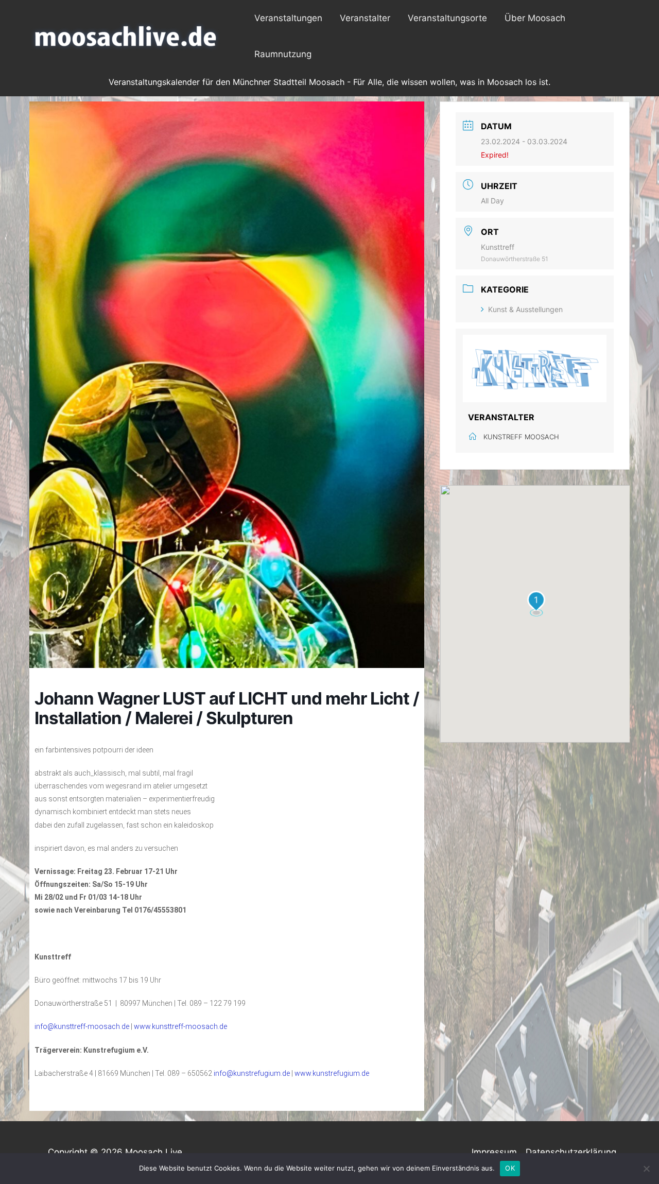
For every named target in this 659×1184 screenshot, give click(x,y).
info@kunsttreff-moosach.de (81, 1026)
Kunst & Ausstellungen (525, 309)
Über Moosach (535, 18)
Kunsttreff (497, 247)
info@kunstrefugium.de (252, 1073)
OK (510, 1168)
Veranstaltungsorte (447, 18)
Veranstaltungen (288, 18)
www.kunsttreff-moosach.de (180, 1026)
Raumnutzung (282, 54)
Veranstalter (365, 18)
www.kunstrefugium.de (331, 1073)
